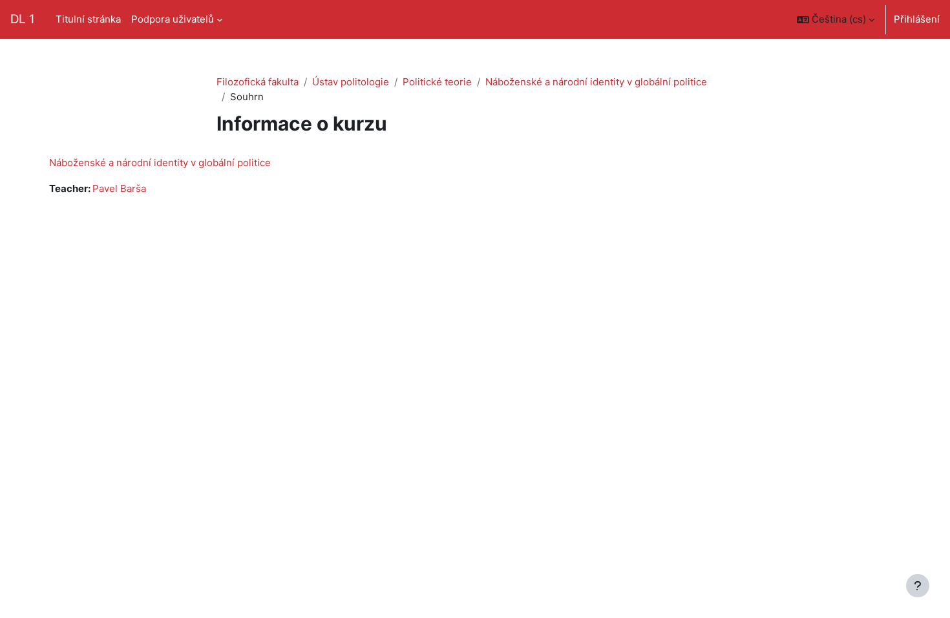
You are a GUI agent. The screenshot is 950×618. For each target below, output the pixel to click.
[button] (835, 19)
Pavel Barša (119, 188)
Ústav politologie (350, 82)
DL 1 (22, 19)
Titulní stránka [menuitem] (88, 19)
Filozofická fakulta (257, 82)
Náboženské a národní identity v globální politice (596, 82)
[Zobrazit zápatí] (917, 585)
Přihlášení (917, 19)
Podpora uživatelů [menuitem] (172, 19)
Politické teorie (437, 82)
